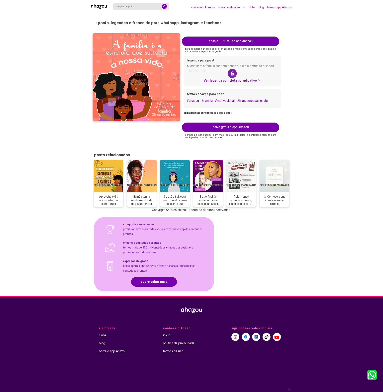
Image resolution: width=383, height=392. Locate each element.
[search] (164, 6)
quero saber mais (154, 282)
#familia (207, 101)
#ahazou (193, 101)
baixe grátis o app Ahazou (231, 127)
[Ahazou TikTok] (266, 337)
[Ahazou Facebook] (246, 337)
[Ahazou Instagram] (235, 337)
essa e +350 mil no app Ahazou (231, 41)
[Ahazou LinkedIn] (256, 337)
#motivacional (225, 101)
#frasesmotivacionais (252, 101)
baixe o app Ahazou (279, 7)
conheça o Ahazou (203, 7)
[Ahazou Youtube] (277, 337)
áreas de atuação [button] (229, 7)
